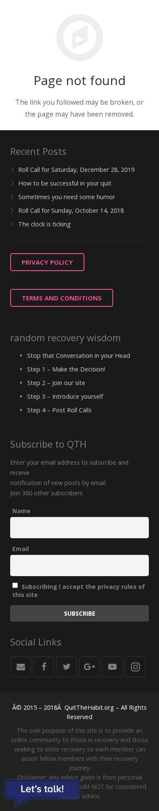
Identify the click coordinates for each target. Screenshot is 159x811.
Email (20, 549)
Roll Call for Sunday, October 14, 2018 (71, 210)
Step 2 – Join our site (56, 383)
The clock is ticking (44, 224)
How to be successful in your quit (65, 183)
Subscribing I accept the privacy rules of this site (78, 591)
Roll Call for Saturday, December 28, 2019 (76, 170)
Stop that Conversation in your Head (78, 355)
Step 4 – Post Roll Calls (59, 410)
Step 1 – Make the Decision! (66, 369)
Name (21, 511)
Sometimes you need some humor (66, 197)
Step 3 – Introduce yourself (65, 396)
